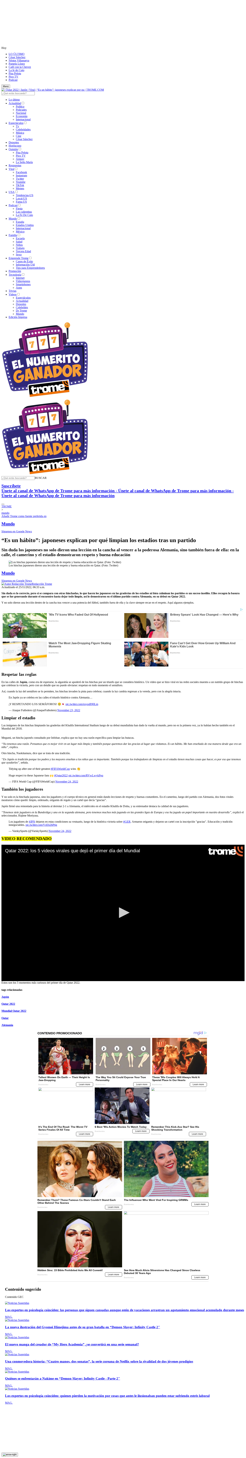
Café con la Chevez (20, 66)
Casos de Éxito (24, 261)
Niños (19, 244)
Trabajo (20, 248)
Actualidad (15, 103)
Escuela (20, 238)
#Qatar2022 (61, 775)
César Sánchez (17, 57)
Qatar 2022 (8, 1003)
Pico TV (13, 76)
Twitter (20, 178)
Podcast (13, 79)
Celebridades (23, 129)
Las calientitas (24, 211)
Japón (5, 996)
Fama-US (21, 201)
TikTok (20, 185)
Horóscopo (15, 145)
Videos (13, 294)
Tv (17, 126)
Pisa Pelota (15, 73)
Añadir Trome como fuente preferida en (23, 516)
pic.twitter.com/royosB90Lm (82, 704)
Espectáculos (16, 123)
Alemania (7, 1025)
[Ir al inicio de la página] (9, 1455)
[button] (41, 477)
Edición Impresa (18, 317)
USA (12, 192)
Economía (21, 116)
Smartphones (23, 284)
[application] (123, 913)
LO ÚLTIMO (16, 54)
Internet (20, 277)
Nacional (21, 112)
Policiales (21, 109)
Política (20, 106)
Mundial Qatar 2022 (13, 1010)
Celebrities (22, 307)
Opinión (13, 149)
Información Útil (25, 264)
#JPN (32, 821)
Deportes (14, 142)
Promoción (15, 271)
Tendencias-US (24, 195)
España (20, 221)
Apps (19, 287)
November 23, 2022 (68, 710)
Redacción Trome (42, 583)
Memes (20, 188)
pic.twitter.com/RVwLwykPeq (85, 775)
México (20, 231)
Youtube (20, 181)
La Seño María (24, 162)
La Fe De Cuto (24, 215)
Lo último (14, 99)
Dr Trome (21, 310)
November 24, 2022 (66, 781)
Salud (19, 241)
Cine (18, 135)
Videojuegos (23, 281)
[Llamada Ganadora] (45, 397)
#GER (127, 821)
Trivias (12, 290)
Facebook (21, 172)
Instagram (21, 175)
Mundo (13, 218)
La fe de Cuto (16, 70)
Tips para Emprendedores (30, 267)
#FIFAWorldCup (60, 768)
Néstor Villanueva (19, 60)
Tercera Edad (23, 251)
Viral (11, 169)
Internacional (23, 119)
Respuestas (15, 165)
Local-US (21, 198)
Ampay (20, 158)
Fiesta (19, 208)
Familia (13, 235)
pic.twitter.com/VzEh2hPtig (41, 824)
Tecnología (15, 274)
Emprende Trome (18, 258)
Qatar (5, 1018)
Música (20, 132)
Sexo (19, 254)
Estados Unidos (25, 225)
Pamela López (17, 63)
